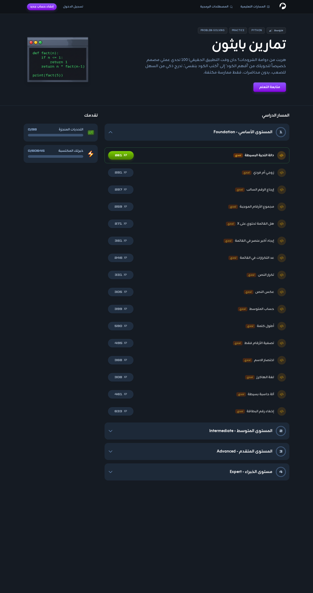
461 (121, 394)
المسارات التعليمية (253, 6)
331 (121, 275)
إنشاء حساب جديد (42, 6)
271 (120, 224)
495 (121, 343)
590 (121, 326)
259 (121, 206)
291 (121, 172)
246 (121, 258)
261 (121, 155)
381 (121, 241)
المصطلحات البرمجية (214, 6)
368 (121, 360)
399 (121, 309)
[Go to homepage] (283, 7)
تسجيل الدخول (73, 6)
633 (121, 411)
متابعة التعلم (269, 87)
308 (121, 377)
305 (121, 292)
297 (121, 189)
